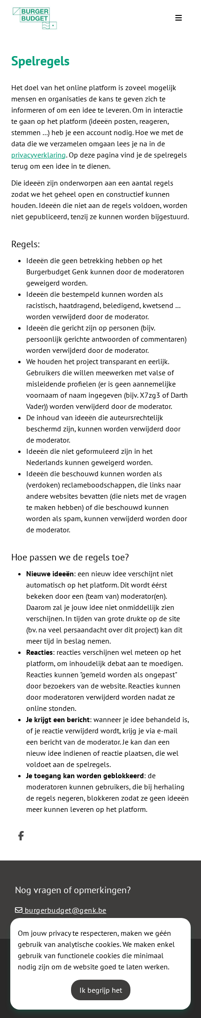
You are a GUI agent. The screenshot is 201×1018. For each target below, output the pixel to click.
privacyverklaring (38, 154)
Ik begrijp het (100, 990)
